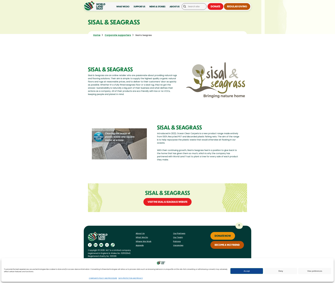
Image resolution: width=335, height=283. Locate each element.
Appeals (140, 245)
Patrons (177, 241)
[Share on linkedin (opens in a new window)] (95, 245)
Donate (215, 6)
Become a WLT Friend (227, 245)
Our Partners (179, 233)
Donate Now (223, 235)
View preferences (314, 271)
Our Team (178, 237)
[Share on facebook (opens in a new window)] (90, 245)
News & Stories (157, 6)
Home (96, 35)
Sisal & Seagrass (143, 35)
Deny (280, 271)
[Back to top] (239, 226)
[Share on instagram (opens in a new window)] (107, 245)
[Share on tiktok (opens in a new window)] (113, 245)
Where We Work (143, 241)
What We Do (142, 237)
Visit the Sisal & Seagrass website (167, 202)
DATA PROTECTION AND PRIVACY (130, 278)
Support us (139, 6)
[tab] (98, 35)
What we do (122, 6)
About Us (140, 233)
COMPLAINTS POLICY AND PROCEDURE (103, 278)
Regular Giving (237, 6)
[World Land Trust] (95, 6)
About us (175, 6)
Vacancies (178, 245)
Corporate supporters (118, 35)
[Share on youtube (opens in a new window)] (101, 245)
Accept (247, 271)
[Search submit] (184, 6)
